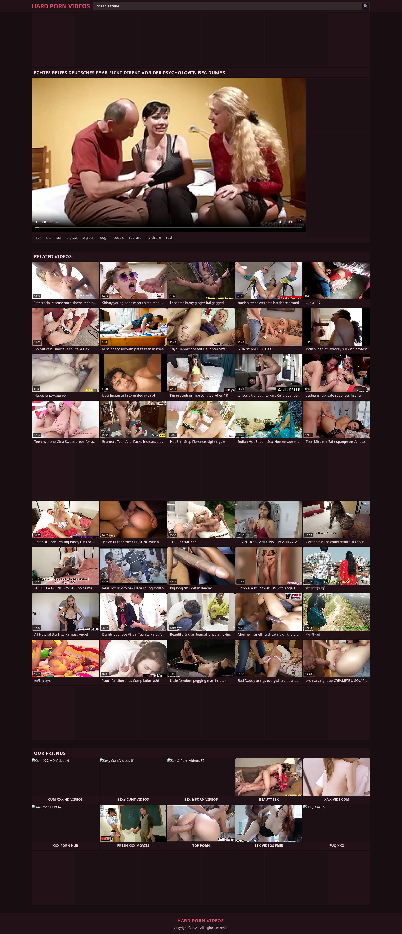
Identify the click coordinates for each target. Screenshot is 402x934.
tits (48, 237)
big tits (88, 237)
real (169, 237)
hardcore (153, 237)
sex (38, 237)
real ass (135, 237)
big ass (72, 237)
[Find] (365, 6)
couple (118, 237)
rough (103, 237)
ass (59, 237)
